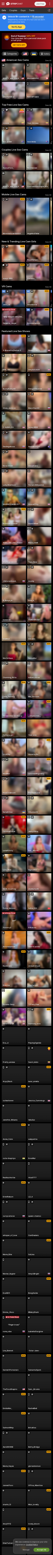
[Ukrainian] (34, 54)
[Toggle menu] (3, 4)
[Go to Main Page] (16, 4)
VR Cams (7, 286)
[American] (25, 54)
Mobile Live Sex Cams (14, 194)
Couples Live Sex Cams (15, 149)
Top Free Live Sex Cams (15, 104)
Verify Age (16, 27)
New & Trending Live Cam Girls (19, 241)
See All (48, 60)
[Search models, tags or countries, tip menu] (49, 11)
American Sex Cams (17, 60)
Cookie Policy (32, 1545)
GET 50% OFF (19, 45)
